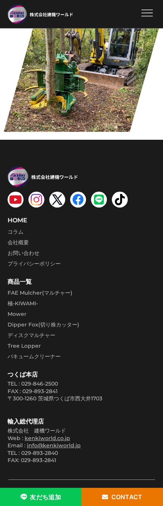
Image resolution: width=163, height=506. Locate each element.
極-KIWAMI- (23, 303)
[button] (146, 13)
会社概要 (18, 242)
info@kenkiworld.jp (54, 445)
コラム (16, 231)
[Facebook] (78, 200)
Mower (17, 314)
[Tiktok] (120, 200)
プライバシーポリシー (34, 263)
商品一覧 (20, 281)
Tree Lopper (24, 345)
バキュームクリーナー (34, 356)
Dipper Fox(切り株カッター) (43, 324)
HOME (17, 220)
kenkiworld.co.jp (47, 438)
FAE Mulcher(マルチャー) (40, 292)
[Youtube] (16, 200)
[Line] (99, 200)
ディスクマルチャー (31, 335)
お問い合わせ (23, 253)
